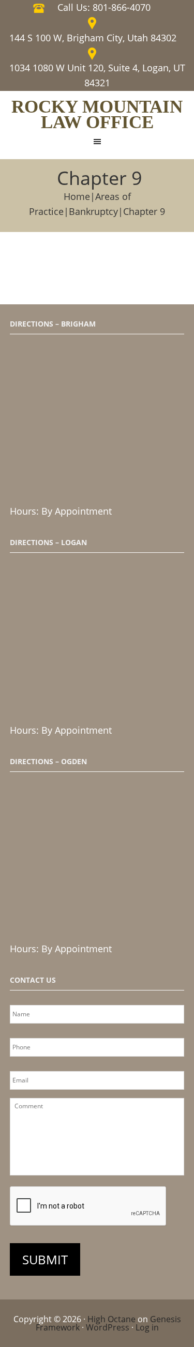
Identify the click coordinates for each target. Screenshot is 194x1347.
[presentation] (88, 1206)
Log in (147, 1327)
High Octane (111, 1319)
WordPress (107, 1327)
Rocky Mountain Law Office (97, 114)
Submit (45, 1259)
